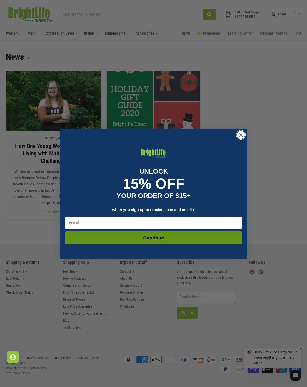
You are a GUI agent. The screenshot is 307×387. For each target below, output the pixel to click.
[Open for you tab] (13, 357)
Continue (153, 238)
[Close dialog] (241, 135)
